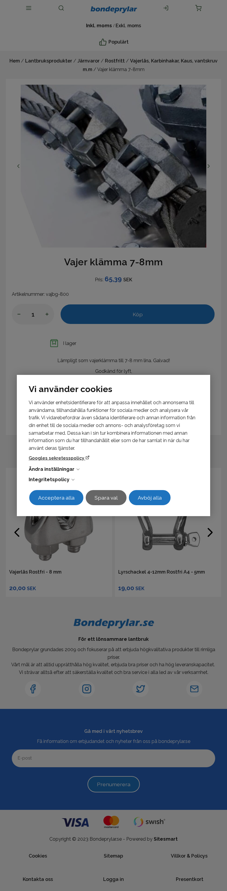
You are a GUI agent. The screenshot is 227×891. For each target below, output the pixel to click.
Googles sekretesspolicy (57, 458)
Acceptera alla (56, 498)
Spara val (106, 498)
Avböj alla (150, 498)
